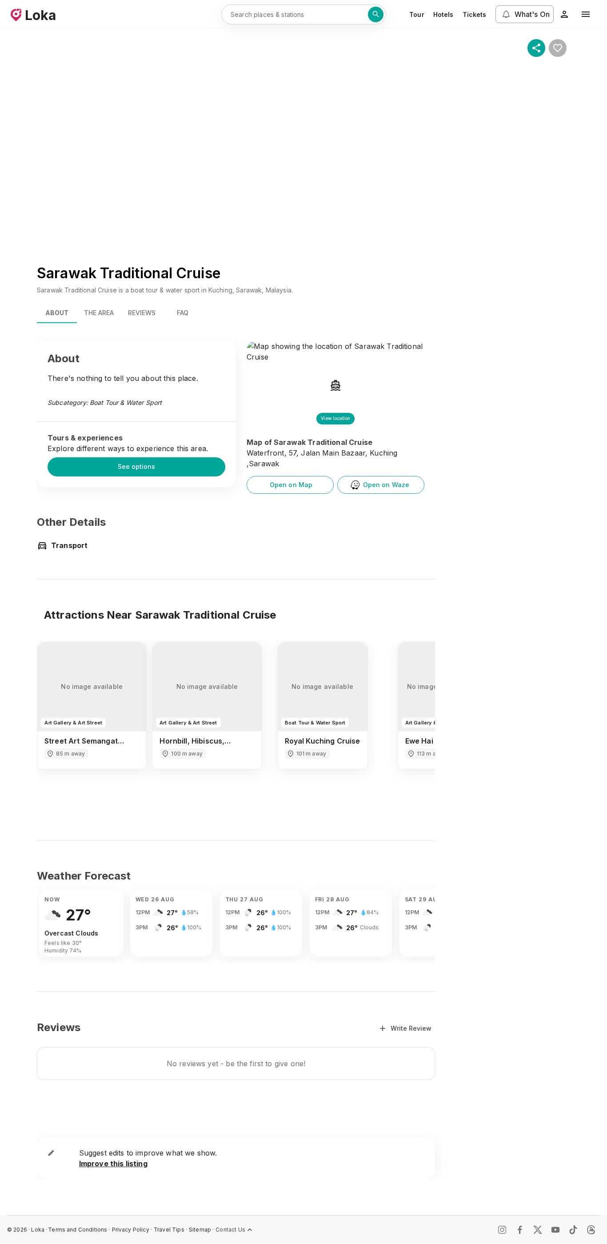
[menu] (585, 14)
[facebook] (520, 1230)
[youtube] (555, 1230)
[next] (416, 722)
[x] (538, 1230)
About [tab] (56, 312)
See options (136, 466)
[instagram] (502, 1230)
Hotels (443, 14)
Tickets (475, 14)
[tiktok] (573, 1230)
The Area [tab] (99, 312)
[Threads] (591, 1230)
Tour (416, 14)
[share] (536, 48)
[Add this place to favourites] (558, 48)
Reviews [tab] (142, 312)
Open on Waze (386, 484)
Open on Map (291, 484)
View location (335, 418)
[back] (55, 722)
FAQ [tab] (182, 312)
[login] (564, 14)
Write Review (411, 1028)
